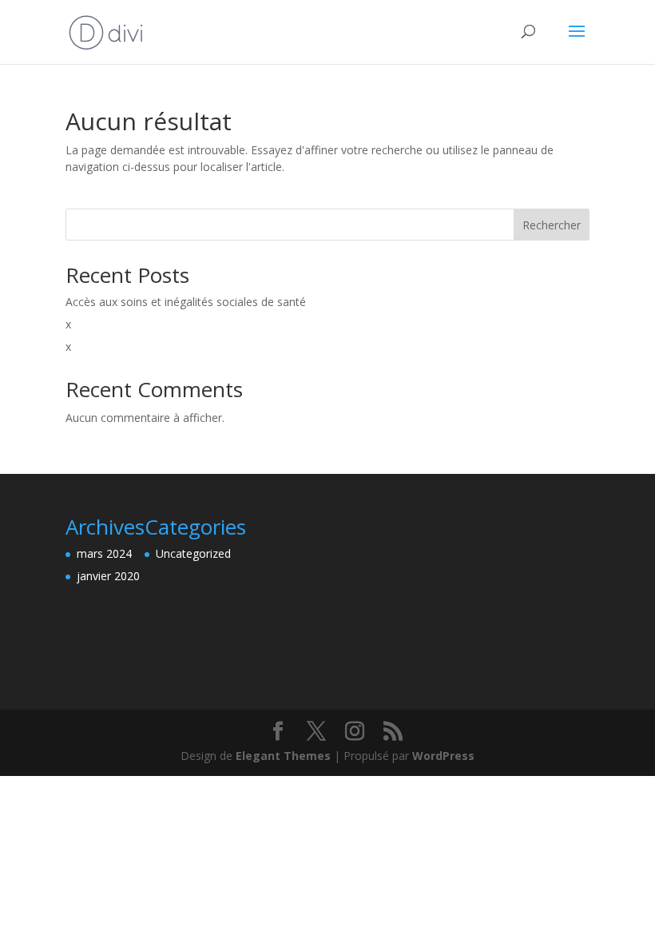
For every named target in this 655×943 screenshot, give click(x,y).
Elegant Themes (283, 755)
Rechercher (551, 225)
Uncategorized (193, 553)
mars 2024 (104, 553)
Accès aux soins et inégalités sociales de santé (186, 301)
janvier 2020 (108, 575)
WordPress (443, 755)
